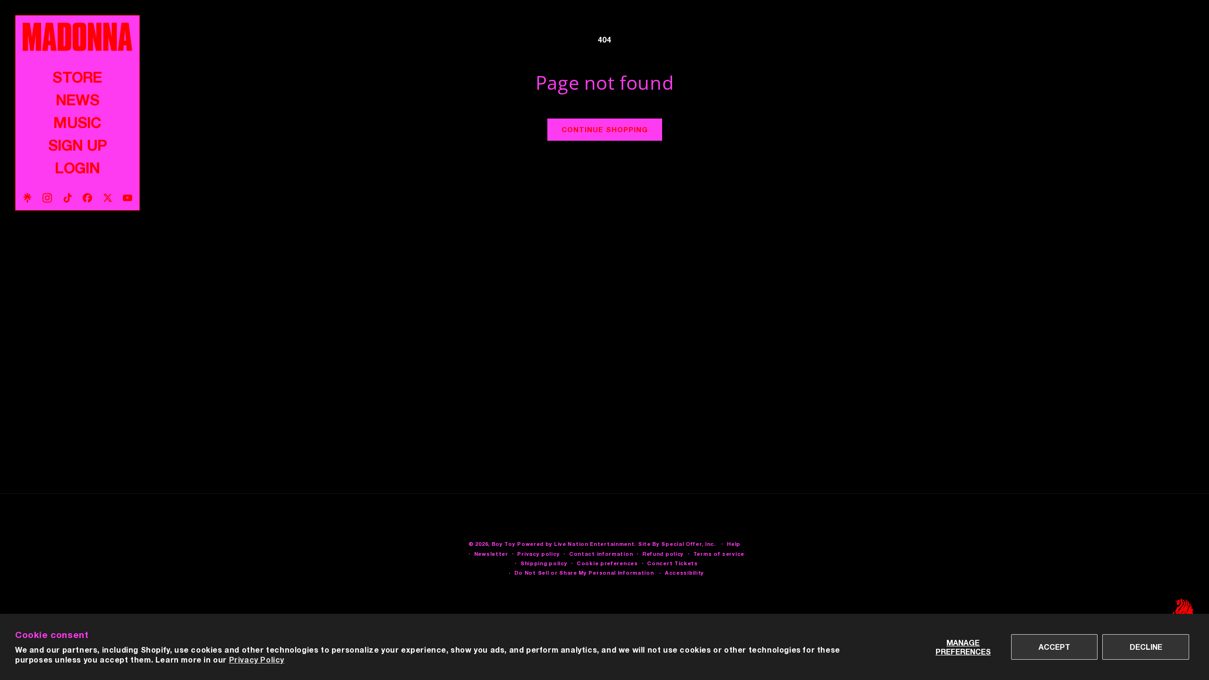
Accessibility (684, 573)
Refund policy (663, 554)
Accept (1054, 646)
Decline (1146, 646)
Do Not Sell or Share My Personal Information (584, 573)
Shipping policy (544, 563)
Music (77, 122)
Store (77, 77)
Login (77, 167)
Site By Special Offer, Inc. (677, 544)
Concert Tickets (672, 563)
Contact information (601, 554)
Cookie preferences (607, 563)
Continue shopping (605, 129)
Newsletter (491, 554)
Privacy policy (538, 554)
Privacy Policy (256, 659)
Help (734, 544)
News (77, 99)
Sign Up (77, 145)
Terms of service (718, 554)
